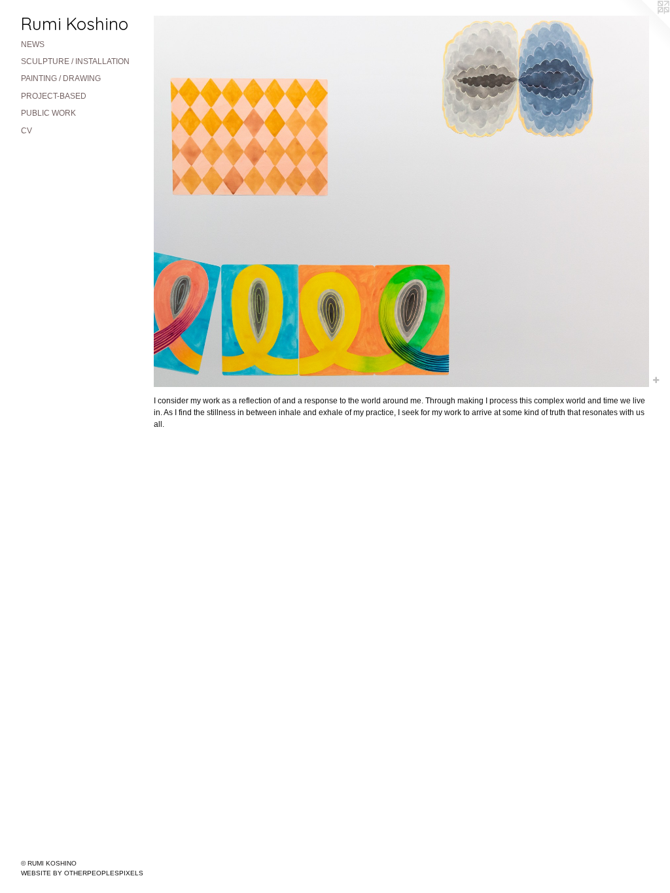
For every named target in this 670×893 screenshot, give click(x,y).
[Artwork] (401, 201)
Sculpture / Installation (75, 61)
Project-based (53, 96)
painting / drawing (61, 78)
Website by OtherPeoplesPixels (82, 873)
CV (26, 130)
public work (48, 113)
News (32, 44)
